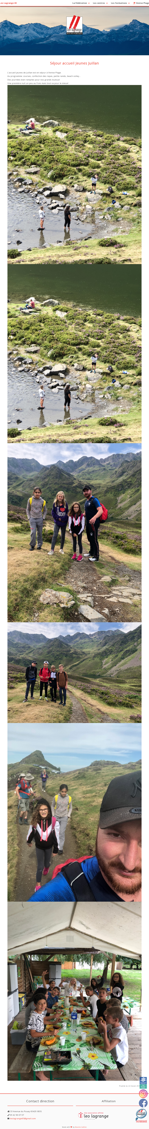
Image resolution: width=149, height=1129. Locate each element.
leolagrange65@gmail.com (22, 1118)
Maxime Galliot (80, 1127)
